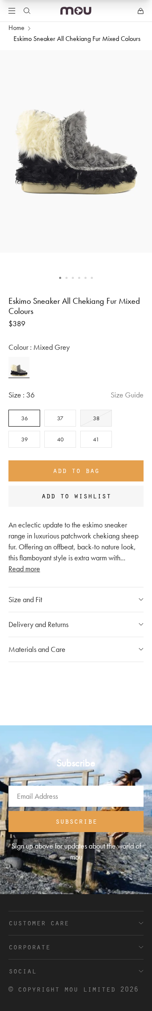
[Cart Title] (141, 11)
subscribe (76, 821)
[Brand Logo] (75, 11)
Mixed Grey (19, 367)
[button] (60, 278)
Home (16, 27)
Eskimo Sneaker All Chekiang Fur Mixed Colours (77, 38)
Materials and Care (36, 649)
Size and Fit (25, 599)
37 (60, 418)
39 (24, 439)
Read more (24, 568)
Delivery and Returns (38, 624)
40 (60, 439)
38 (96, 418)
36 (24, 418)
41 (96, 439)
